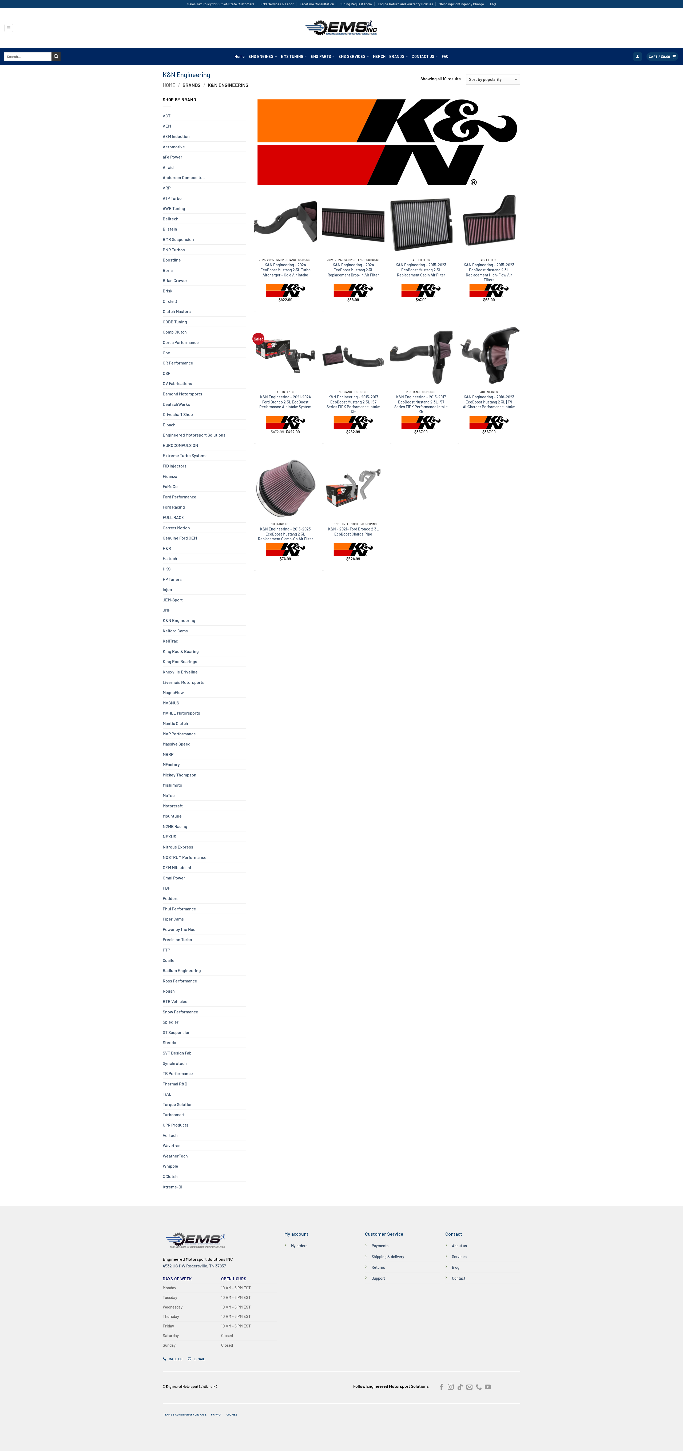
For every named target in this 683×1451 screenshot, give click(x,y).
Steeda (169, 1042)
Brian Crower (175, 280)
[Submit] (56, 56)
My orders (299, 1245)
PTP (166, 949)
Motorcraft (173, 805)
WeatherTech (175, 1155)
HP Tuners (172, 579)
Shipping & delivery (388, 1256)
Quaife (168, 960)
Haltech (170, 558)
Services (459, 1256)
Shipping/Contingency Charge (461, 4)
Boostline (172, 259)
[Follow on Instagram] (451, 1387)
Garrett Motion (176, 527)
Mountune (172, 815)
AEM (167, 125)
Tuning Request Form (356, 4)
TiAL (167, 1093)
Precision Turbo (177, 939)
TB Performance (178, 1073)
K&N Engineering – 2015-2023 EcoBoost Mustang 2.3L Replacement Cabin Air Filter (421, 270)
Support (378, 1278)
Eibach (169, 424)
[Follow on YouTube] (488, 1387)
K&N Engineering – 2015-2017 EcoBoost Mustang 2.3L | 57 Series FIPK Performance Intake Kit (353, 404)
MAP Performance (179, 733)
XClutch (170, 1176)
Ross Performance (180, 980)
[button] (9, 28)
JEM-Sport (173, 599)
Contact (458, 1278)
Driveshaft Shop (178, 414)
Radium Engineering (182, 970)
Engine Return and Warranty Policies (405, 4)
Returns (378, 1267)
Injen (167, 589)
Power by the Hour (180, 929)
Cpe (166, 352)
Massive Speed (176, 743)
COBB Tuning (175, 321)
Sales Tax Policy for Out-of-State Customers (220, 4)
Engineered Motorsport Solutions (194, 434)
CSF (166, 373)
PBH (166, 887)
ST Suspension (176, 1032)
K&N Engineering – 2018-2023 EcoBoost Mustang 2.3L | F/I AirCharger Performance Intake (489, 402)
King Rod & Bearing (181, 651)
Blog (455, 1267)
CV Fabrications (177, 383)
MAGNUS (171, 702)
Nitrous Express (178, 846)
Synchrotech (175, 1063)
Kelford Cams (175, 630)
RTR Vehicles (175, 1001)
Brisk (167, 290)
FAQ (493, 4)
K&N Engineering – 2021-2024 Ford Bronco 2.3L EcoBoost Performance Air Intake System (285, 402)
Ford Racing (174, 506)
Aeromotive (174, 146)
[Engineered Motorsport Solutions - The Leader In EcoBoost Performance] (341, 28)
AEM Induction (176, 136)
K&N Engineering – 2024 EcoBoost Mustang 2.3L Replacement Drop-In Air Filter (353, 270)
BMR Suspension (178, 239)
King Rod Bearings (180, 661)
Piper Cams (173, 918)
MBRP (168, 754)
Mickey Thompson (179, 774)
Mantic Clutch (175, 723)
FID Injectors (174, 465)
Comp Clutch (175, 331)
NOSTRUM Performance (185, 857)
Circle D (170, 301)
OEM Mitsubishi (177, 867)
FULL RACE (173, 517)
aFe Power (172, 156)
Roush (169, 990)
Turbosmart (174, 1114)
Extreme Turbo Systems (185, 455)
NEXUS (169, 836)
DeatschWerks (176, 404)
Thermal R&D (175, 1083)
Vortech (170, 1135)
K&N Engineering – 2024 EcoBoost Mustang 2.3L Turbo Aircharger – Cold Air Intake (285, 270)
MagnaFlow (173, 692)
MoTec (168, 795)
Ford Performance (179, 496)
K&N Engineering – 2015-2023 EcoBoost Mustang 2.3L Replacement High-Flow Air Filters (489, 272)
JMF (166, 609)
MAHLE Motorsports (181, 712)
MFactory (171, 764)
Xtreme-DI (172, 1186)
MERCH (379, 56)
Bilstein (170, 228)
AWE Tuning (174, 208)
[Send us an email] (469, 1387)
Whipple (170, 1165)
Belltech (170, 218)
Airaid (168, 167)
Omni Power (174, 877)
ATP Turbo (172, 198)
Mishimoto (172, 784)
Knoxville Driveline (180, 671)
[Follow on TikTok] (460, 1387)
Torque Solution (178, 1104)
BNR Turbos (174, 249)
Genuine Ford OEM (180, 537)
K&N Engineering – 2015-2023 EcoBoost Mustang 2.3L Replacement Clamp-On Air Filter (285, 534)
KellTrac (170, 640)
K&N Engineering (179, 620)
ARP (166, 187)
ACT (166, 115)
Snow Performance (180, 1011)
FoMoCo (170, 486)
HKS (166, 568)
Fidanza (170, 476)
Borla (168, 270)
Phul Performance (179, 908)
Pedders (170, 898)
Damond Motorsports (182, 393)
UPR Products (175, 1124)
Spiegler (170, 1021)
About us (459, 1245)
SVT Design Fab (177, 1052)
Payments (380, 1245)
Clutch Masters (177, 311)
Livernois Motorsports (183, 682)
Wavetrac (171, 1145)
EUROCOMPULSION (180, 445)
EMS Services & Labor (277, 4)
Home (240, 56)
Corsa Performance (181, 342)
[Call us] (479, 1387)
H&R (167, 548)
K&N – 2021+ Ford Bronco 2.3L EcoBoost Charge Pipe (353, 531)
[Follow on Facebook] (441, 1387)
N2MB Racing (175, 826)
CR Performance (178, 362)
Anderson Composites (184, 177)
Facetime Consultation (317, 4)
